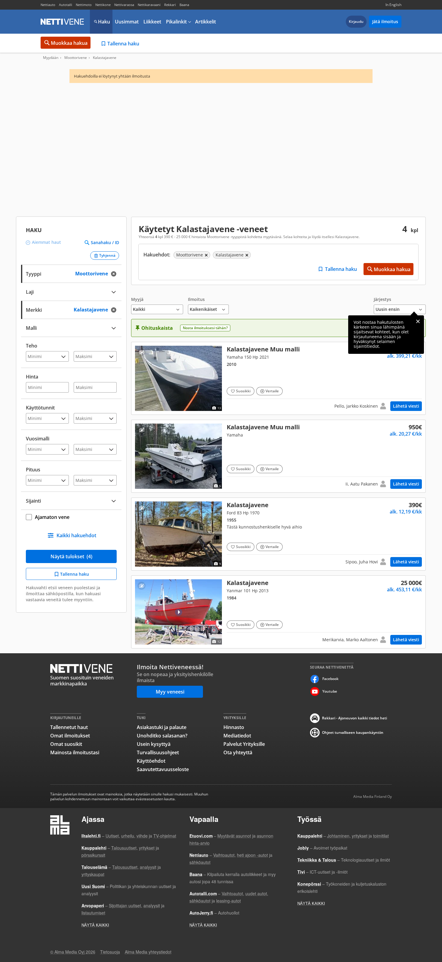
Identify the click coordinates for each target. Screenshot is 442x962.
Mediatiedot (237, 736)
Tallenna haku (123, 43)
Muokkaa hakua (69, 43)
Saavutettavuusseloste (163, 769)
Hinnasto (233, 727)
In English (393, 4)
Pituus (33, 469)
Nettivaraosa (124, 4)
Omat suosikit (66, 744)
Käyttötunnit (40, 407)
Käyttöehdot (151, 761)
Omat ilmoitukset (70, 736)
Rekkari (170, 4)
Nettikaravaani (149, 4)
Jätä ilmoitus (385, 21)
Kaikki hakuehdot (76, 535)
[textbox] (67, 309)
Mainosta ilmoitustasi (74, 752)
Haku (104, 21)
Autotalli (65, 4)
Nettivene (62, 22)
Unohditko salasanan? (162, 736)
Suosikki (243, 391)
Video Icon (178, 612)
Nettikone (103, 4)
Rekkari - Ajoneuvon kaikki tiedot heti (354, 718)
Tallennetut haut (69, 727)
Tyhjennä (107, 255)
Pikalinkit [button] (176, 21)
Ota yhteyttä (237, 752)
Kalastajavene (278, 534)
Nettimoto (84, 4)
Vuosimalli (37, 438)
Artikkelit (205, 21)
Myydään (50, 57)
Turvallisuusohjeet (158, 752)
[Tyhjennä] (115, 274)
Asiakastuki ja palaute (161, 727)
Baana (184, 4)
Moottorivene (75, 57)
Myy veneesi (170, 691)
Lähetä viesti (406, 406)
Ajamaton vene (52, 517)
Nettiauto (48, 4)
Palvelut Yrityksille (244, 744)
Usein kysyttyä (153, 744)
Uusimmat (127, 21)
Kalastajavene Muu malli (278, 378)
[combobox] (71, 309)
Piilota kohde (141, 352)
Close (418, 321)
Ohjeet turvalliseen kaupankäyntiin (352, 732)
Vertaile (272, 391)
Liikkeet (152, 21)
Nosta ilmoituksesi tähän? (205, 327)
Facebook (330, 678)
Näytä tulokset (71, 556)
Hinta (32, 376)
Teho (31, 345)
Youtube (329, 691)
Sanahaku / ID (105, 242)
